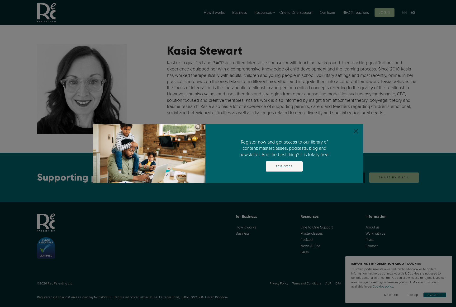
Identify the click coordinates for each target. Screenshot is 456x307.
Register (284, 166)
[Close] (355, 131)
